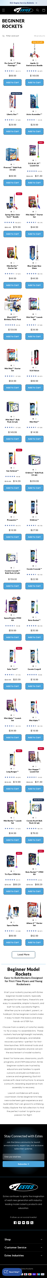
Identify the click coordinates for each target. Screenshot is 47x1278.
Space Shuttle (12, 925)
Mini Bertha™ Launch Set (13, 822)
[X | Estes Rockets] (31, 1222)
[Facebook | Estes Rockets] (15, 1222)
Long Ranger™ (12, 772)
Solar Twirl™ (12, 669)
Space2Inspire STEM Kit (12, 619)
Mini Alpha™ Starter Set (34, 216)
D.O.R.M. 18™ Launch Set (34, 164)
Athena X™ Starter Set (34, 924)
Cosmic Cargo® (34, 669)
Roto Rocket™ (34, 620)
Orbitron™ (34, 520)
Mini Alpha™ (34, 720)
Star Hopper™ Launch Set (34, 770)
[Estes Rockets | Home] (23, 1187)
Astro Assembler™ (34, 114)
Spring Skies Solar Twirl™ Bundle (12, 216)
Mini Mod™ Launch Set (34, 318)
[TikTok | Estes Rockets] (27, 1222)
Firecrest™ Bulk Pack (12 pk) (13, 168)
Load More (23, 954)
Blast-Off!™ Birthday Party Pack (12, 318)
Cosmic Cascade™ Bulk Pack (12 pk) (12, 572)
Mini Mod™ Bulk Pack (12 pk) (12, 421)
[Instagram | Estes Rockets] (19, 1222)
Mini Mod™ (34, 422)
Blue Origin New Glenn (34, 267)
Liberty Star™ (13, 114)
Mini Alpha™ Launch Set (12, 719)
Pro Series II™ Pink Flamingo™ (13, 64)
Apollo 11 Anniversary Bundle (34, 64)
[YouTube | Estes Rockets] (23, 1222)
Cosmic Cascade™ (34, 569)
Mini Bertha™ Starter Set (12, 267)
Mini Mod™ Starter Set (13, 369)
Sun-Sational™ (12, 471)
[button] (3, 10)
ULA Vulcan (34, 371)
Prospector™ (12, 520)
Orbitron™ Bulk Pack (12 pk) (34, 474)
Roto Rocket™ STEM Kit (34, 873)
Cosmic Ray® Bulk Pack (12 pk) (34, 822)
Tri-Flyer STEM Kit (12, 874)
